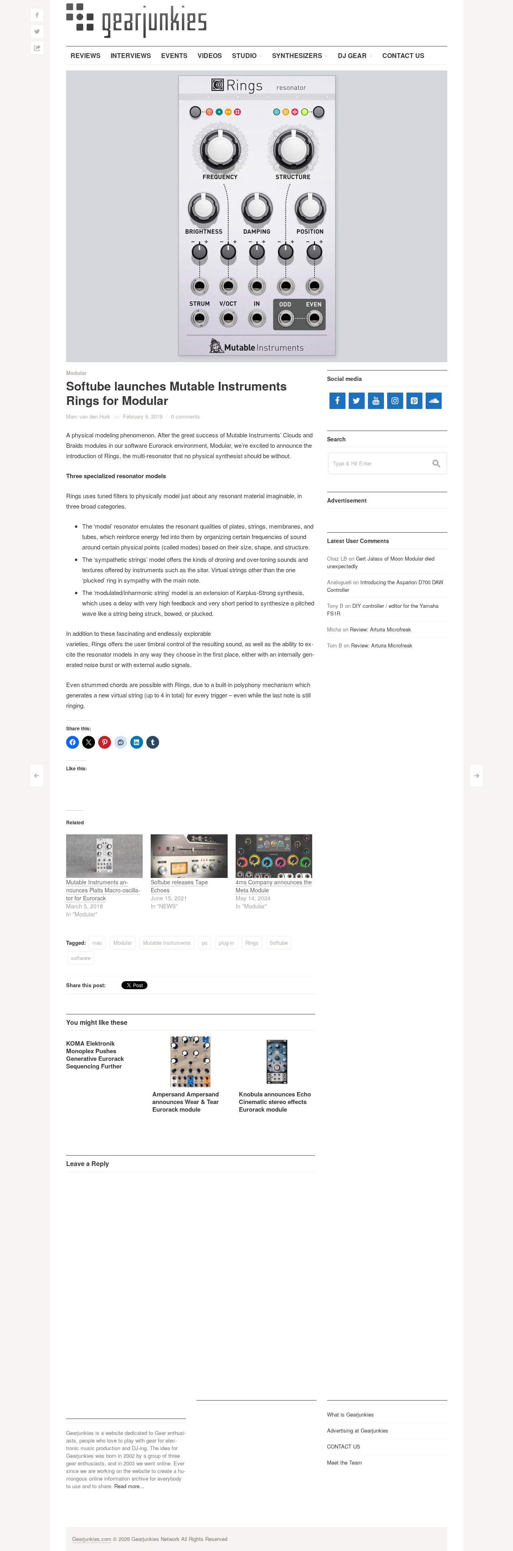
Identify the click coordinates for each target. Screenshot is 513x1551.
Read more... (129, 1486)
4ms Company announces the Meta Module (274, 886)
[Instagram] (395, 401)
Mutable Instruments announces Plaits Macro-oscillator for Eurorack (103, 890)
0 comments (185, 416)
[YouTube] (376, 401)
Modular (76, 373)
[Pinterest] (414, 401)
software (81, 958)
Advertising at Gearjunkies (357, 1430)
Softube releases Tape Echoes (179, 886)
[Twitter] (357, 401)
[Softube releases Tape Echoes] (189, 856)
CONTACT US (343, 1446)
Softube (279, 942)
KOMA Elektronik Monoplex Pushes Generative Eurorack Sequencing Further (95, 1054)
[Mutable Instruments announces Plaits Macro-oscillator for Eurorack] (104, 856)
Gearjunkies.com (91, 1539)
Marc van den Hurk (88, 416)
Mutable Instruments (167, 942)
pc (205, 942)
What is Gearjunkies (350, 1414)
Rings (252, 942)
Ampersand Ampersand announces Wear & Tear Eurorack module (185, 1102)
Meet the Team (344, 1462)
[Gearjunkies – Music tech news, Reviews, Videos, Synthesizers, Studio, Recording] (136, 20)
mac (97, 942)
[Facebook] (337, 401)
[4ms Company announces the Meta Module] (274, 856)
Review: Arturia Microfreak (380, 629)
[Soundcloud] (434, 401)
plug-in (226, 942)
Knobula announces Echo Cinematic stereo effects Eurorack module (275, 1102)
